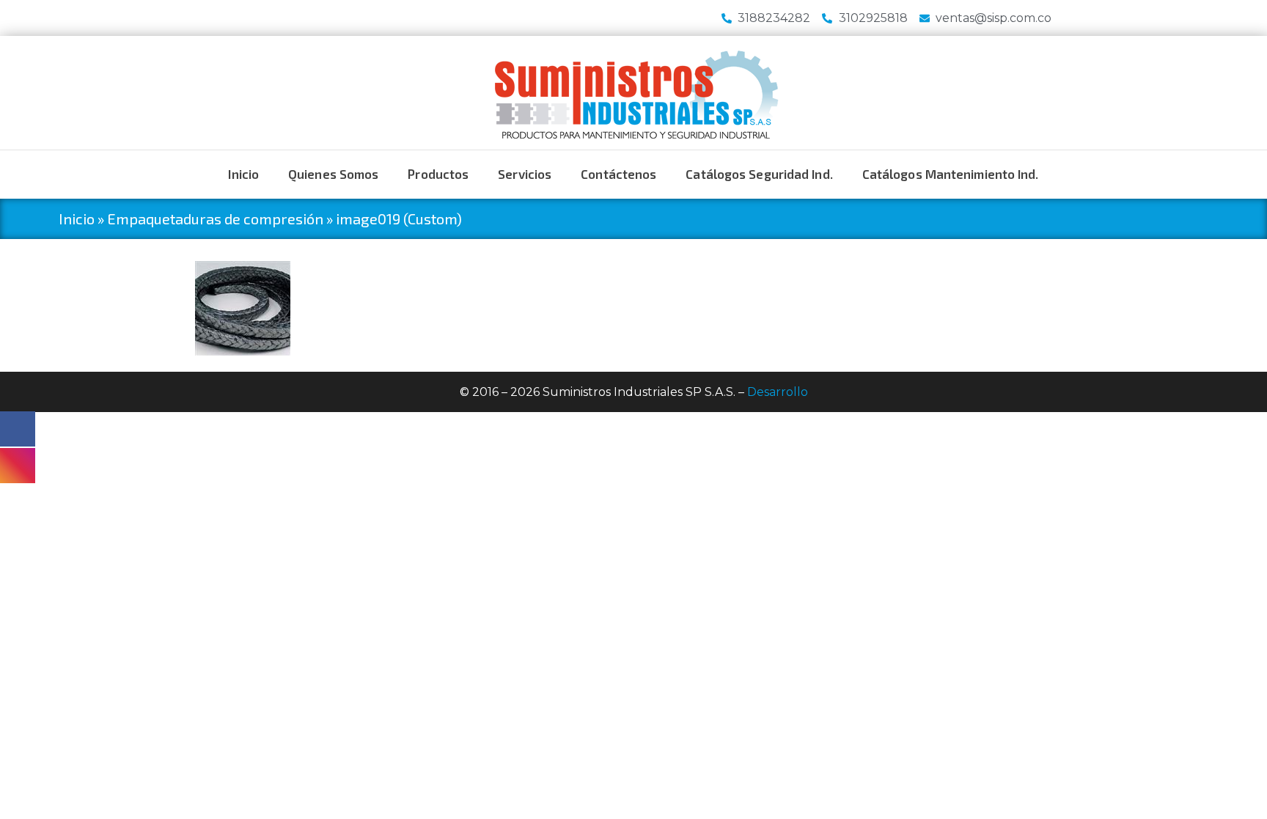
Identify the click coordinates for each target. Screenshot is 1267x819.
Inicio (243, 173)
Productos (438, 173)
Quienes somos (333, 173)
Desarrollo (777, 392)
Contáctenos (618, 173)
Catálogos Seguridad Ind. (759, 173)
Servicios (524, 173)
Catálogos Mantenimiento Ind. (950, 173)
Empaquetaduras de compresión (215, 218)
